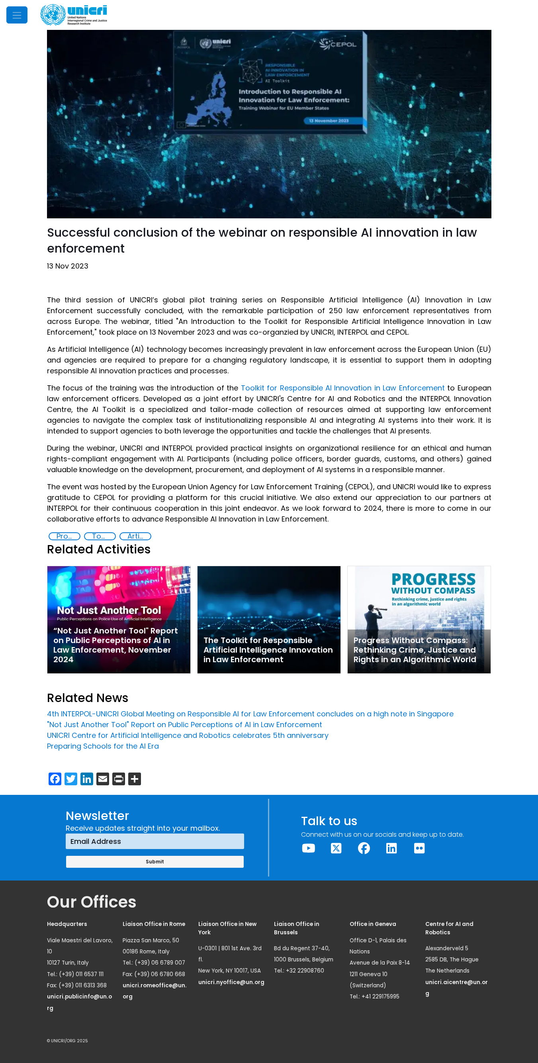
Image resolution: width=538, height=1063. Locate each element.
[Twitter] (336, 848)
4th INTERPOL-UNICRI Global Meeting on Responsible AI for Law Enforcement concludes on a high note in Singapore (250, 714)
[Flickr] (419, 848)
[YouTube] (308, 848)
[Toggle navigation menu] (16, 15)
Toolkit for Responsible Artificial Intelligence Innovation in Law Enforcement (103, 536)
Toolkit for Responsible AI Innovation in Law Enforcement (343, 388)
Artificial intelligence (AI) (139, 536)
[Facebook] (364, 848)
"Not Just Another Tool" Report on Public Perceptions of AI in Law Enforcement (184, 725)
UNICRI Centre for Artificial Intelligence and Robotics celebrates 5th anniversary (189, 735)
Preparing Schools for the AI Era (103, 746)
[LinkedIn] (391, 848)
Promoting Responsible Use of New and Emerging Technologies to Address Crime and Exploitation (68, 536)
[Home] (73, 15)
